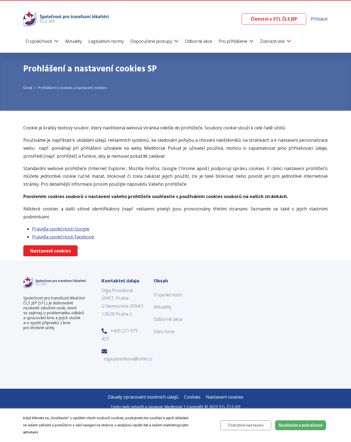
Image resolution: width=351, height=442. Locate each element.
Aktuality (73, 41)
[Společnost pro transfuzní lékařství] (66, 18)
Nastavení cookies (50, 251)
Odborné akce (198, 41)
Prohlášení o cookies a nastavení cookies (72, 87)
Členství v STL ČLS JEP (274, 19)
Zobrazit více (272, 41)
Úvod (27, 87)
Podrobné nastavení (246, 425)
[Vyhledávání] (237, 19)
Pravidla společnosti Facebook (63, 237)
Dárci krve (164, 332)
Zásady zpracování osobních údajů (143, 397)
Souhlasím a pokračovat (301, 425)
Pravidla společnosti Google (60, 229)
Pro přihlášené (233, 41)
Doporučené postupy (151, 41)
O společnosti (39, 41)
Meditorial (173, 406)
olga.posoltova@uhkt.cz (128, 359)
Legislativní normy (106, 41)
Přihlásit (319, 19)
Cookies (192, 397)
